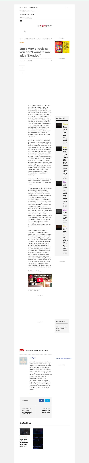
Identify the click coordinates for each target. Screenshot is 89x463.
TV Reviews (65, 147)
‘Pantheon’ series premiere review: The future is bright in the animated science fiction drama (65, 239)
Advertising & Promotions (27, 14)
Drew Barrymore (43, 350)
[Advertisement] (40, 309)
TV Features (65, 124)
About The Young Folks (30, 7)
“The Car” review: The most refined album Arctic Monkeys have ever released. (65, 193)
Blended (36, 350)
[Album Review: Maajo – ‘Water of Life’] (59, 211)
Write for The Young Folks (27, 11)
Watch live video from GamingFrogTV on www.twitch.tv (67, 358)
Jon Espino (22, 60)
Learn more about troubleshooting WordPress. (38, 446)
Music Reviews (65, 182)
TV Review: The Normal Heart (46, 411)
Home (21, 7)
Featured (22, 42)
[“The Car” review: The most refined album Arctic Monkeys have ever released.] (59, 182)
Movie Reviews (23, 437)
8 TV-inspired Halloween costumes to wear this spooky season (65, 133)
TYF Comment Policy (26, 18)
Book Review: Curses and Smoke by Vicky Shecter (27, 412)
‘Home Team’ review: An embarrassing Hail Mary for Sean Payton (24, 442)
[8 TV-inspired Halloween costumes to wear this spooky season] (59, 124)
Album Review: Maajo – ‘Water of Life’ (65, 216)
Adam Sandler (29, 350)
